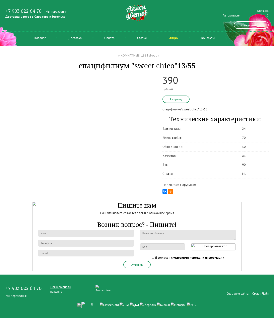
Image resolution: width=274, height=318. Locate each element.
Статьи (142, 38)
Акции (174, 38)
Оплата (109, 38)
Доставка (75, 38)
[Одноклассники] (170, 191)
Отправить (137, 265)
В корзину (176, 99)
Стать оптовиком (251, 25)
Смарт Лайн (260, 293)
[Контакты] (267, 287)
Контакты (208, 38)
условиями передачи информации (198, 257)
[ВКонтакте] (164, 191)
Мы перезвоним (56, 11)
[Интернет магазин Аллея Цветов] (137, 12)
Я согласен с (189, 257)
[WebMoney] (79, 305)
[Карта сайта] (260, 287)
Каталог (40, 38)
